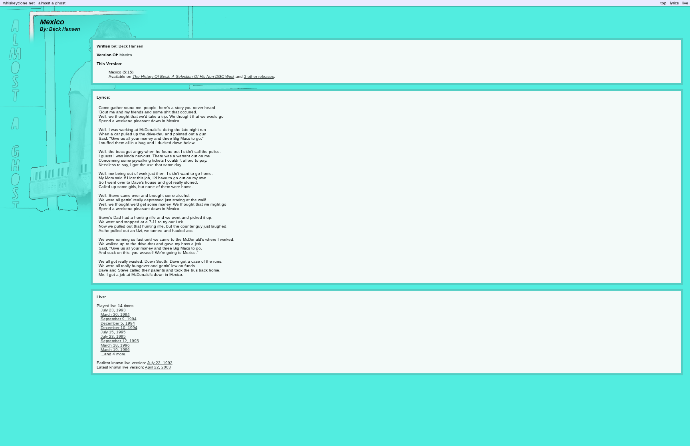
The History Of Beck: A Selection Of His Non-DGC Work (183, 76)
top (663, 3)
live (685, 3)
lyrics (674, 3)
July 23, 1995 (113, 336)
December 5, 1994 (118, 323)
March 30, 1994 (115, 314)
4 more (119, 354)
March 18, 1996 (115, 345)
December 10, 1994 (119, 327)
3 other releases (259, 76)
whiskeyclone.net (19, 3)
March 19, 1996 (115, 349)
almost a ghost (51, 3)
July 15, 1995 (113, 332)
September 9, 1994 (119, 319)
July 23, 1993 (113, 310)
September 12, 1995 (120, 341)
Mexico (125, 55)
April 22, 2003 (158, 367)
